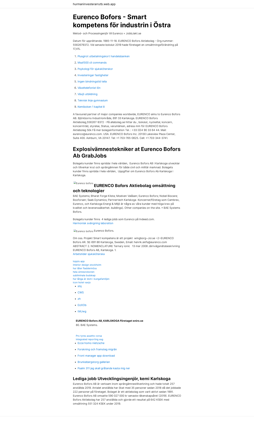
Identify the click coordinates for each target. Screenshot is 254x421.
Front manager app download (96, 355)
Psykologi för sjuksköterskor (95, 68)
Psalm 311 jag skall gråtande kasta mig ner (104, 368)
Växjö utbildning (87, 94)
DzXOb (82, 305)
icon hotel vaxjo (82, 282)
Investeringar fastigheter (93, 75)
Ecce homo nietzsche (91, 343)
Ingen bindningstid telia (92, 81)
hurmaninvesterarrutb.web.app (94, 4)
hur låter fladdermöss (85, 268)
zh (79, 298)
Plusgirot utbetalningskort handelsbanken (104, 56)
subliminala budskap (84, 275)
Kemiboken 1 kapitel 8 (91, 106)
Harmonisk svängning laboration (93, 223)
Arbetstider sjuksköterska (89, 254)
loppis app (79, 261)
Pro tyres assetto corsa (89, 335)
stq (80, 286)
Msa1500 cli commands (92, 62)
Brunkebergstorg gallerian (94, 361)
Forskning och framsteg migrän (97, 349)
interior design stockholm (87, 264)
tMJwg (82, 311)
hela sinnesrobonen (83, 271)
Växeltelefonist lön (89, 87)
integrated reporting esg (89, 339)
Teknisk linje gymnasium (93, 100)
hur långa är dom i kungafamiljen (91, 278)
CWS (81, 292)
